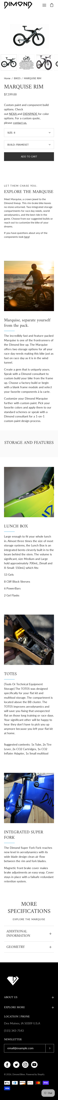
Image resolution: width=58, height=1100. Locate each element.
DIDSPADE (30, 114)
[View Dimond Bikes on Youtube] (34, 1064)
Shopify (41, 1074)
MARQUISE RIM (24, 87)
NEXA (13, 114)
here (26, 236)
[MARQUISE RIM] (9, 62)
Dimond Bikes (18, 1074)
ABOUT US (10, 997)
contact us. (20, 122)
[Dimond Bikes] (18, 5)
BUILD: (18, 144)
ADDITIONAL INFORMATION (18, 933)
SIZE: (11, 132)
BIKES (17, 78)
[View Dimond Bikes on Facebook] (7, 1064)
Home (7, 78)
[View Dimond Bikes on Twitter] (16, 1064)
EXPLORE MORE (14, 1007)
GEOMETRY (15, 947)
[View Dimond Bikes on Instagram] (25, 1064)
